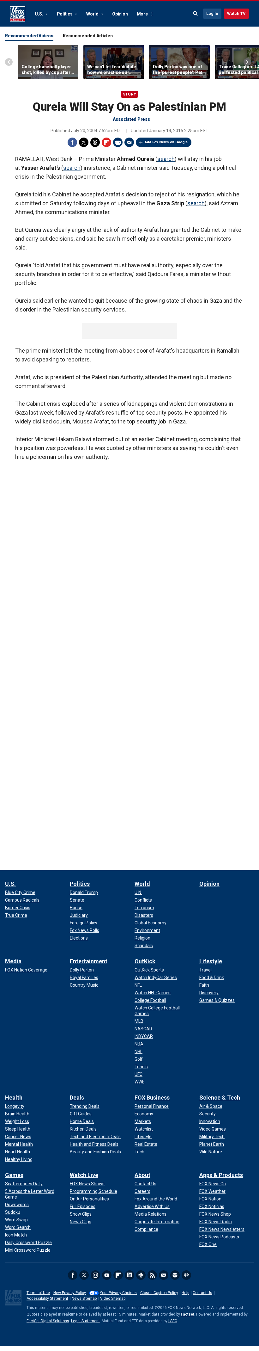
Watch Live (84, 1175)
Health (13, 1097)
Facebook (72, 142)
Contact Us (202, 1293)
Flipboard (106, 142)
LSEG (172, 1321)
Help (185, 1293)
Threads (95, 142)
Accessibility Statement (47, 1298)
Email (129, 142)
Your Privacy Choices (118, 1293)
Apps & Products (221, 1175)
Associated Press (131, 119)
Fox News (17, 14)
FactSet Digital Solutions (48, 1321)
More (142, 13)
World (92, 13)
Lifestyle (210, 961)
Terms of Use (38, 1293)
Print (118, 142)
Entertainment (88, 961)
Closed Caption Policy (159, 1293)
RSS (152, 1275)
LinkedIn (129, 1275)
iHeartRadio (186, 1275)
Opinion (120, 13)
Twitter (83, 142)
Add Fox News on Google (166, 142)
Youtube (106, 1275)
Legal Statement (85, 1321)
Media (13, 961)
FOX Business (152, 1097)
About (142, 1175)
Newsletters (163, 1275)
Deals (77, 1097)
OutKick (145, 961)
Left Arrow (9, 62)
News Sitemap (84, 1298)
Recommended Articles (88, 35)
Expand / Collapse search (195, 14)
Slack (141, 1275)
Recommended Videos (29, 35)
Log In (212, 13)
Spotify (175, 1275)
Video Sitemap (112, 1298)
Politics (65, 13)
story (129, 94)
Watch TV (236, 13)
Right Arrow (247, 62)
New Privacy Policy (69, 1293)
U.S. (39, 13)
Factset (187, 1314)
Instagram (95, 1275)
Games (14, 1175)
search (166, 159)
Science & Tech (219, 1097)
